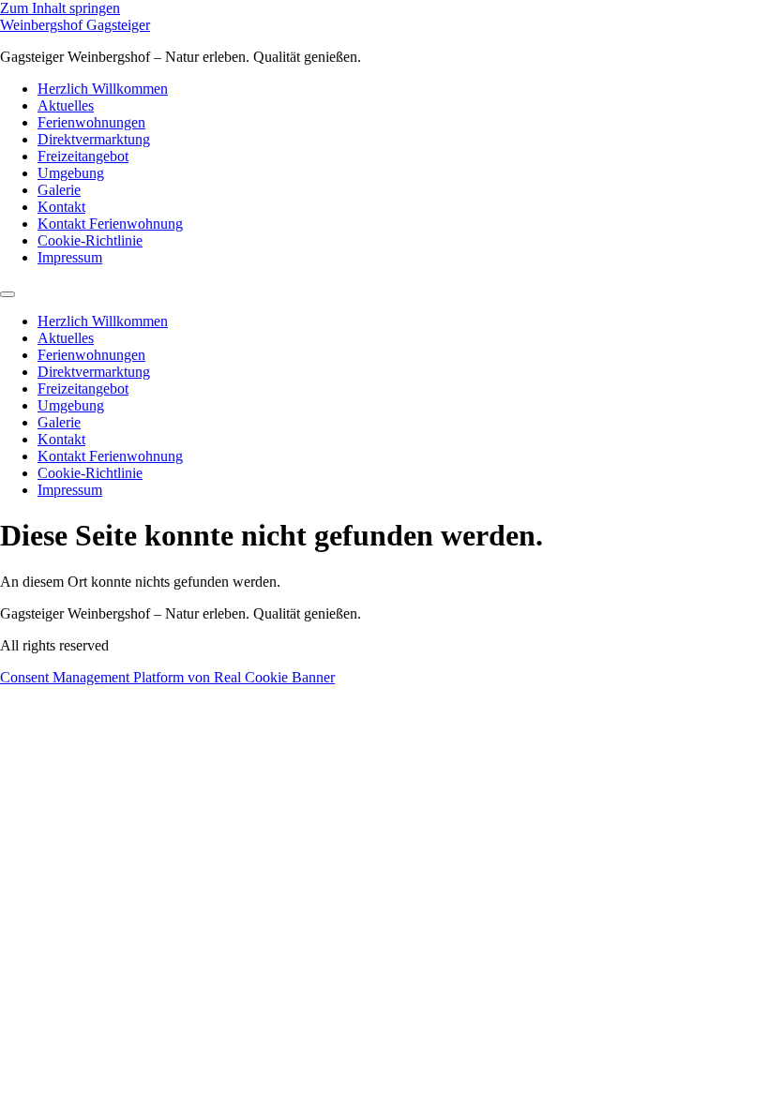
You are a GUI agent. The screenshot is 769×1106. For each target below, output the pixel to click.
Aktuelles (66, 105)
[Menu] (7, 294)
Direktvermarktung (94, 139)
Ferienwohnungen (91, 122)
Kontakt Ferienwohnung (110, 224)
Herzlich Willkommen (103, 89)
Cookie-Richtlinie (90, 240)
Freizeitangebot (83, 156)
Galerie (59, 190)
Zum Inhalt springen (60, 8)
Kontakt (61, 207)
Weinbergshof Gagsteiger (75, 25)
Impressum (70, 257)
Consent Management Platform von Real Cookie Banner (167, 677)
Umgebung (71, 173)
